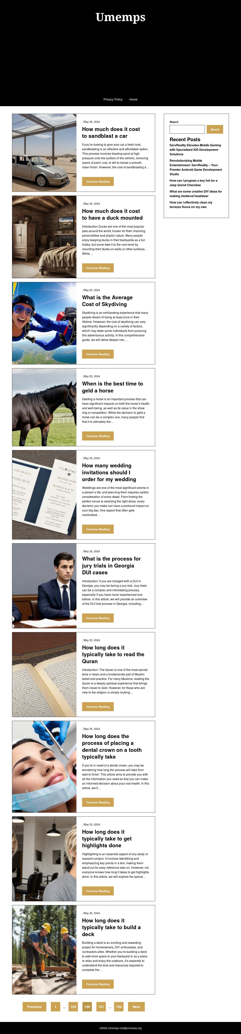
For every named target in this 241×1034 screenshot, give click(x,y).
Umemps (121, 16)
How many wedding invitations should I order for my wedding (109, 472)
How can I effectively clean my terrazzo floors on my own (191, 204)
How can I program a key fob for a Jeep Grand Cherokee (193, 182)
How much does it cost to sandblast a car (111, 132)
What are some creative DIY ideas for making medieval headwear (196, 193)
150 (119, 1006)
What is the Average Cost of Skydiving (107, 300)
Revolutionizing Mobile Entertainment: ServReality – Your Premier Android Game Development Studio (196, 167)
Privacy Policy (113, 99)
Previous (34, 1006)
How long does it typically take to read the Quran (113, 654)
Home (133, 99)
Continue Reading (98, 181)
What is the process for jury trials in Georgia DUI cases (111, 565)
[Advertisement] (120, 64)
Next (136, 1006)
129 (73, 1006)
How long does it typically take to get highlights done (107, 838)
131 (101, 1006)
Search (174, 122)
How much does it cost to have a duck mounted (112, 214)
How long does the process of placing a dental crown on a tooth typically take (112, 746)
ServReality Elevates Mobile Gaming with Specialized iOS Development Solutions (195, 149)
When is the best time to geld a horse (112, 386)
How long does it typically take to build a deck (111, 927)
